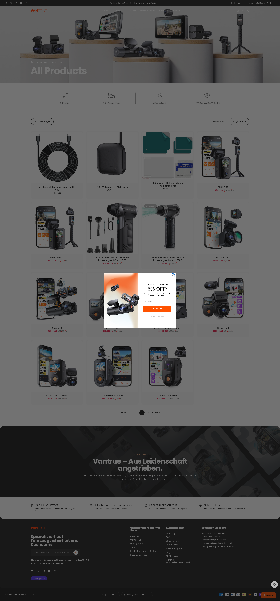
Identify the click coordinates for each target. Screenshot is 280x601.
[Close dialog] (173, 275)
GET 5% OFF (157, 309)
